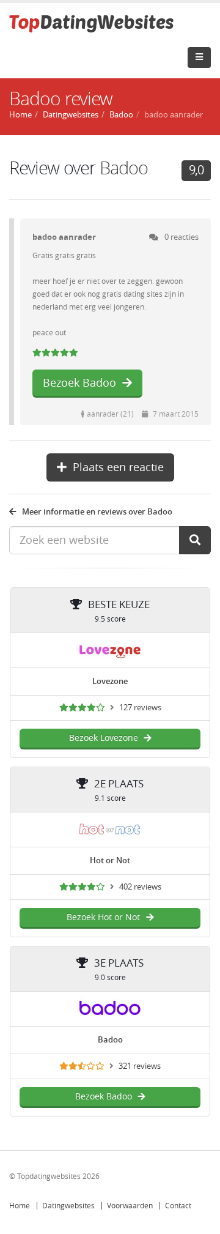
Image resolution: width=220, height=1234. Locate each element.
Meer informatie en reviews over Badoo (97, 511)
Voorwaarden (130, 1206)
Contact (178, 1206)
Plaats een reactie (118, 467)
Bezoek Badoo (79, 383)
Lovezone (110, 681)
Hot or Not (110, 860)
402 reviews (140, 886)
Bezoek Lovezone (103, 738)
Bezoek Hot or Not (103, 917)
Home (19, 1206)
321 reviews (140, 1066)
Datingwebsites (68, 1206)
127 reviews (140, 707)
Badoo (121, 114)
